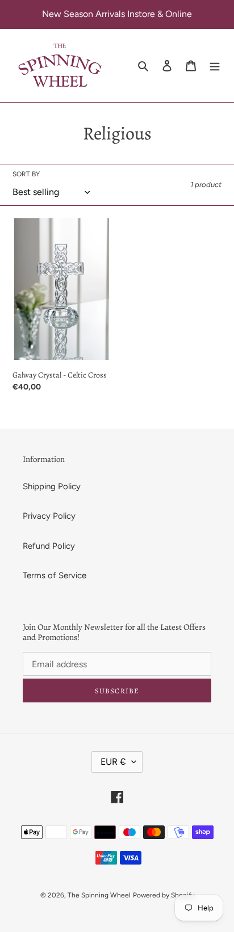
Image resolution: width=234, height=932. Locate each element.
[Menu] (215, 65)
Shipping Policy (52, 486)
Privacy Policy (49, 516)
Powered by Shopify (163, 895)
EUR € (113, 761)
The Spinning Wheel (99, 895)
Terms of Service (54, 575)
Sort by (26, 174)
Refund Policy (49, 546)
